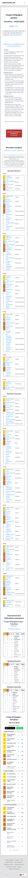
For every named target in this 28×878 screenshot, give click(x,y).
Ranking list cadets (11, 866)
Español (17, 26)
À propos (17, 860)
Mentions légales (9, 860)
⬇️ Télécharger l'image (10, 728)
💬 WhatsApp (19, 728)
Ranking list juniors (19, 864)
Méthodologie (9, 862)
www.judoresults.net (14, 629)
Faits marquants (18, 862)
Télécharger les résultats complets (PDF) (14, 150)
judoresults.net (16, 850)
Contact (19, 866)
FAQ (22, 860)
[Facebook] (3, 875)
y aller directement (15, 35)
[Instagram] (5, 875)
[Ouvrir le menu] (25, 3)
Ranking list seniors (8, 864)
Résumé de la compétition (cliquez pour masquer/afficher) (15, 45)
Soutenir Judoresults (14, 869)
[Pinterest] (8, 875)
